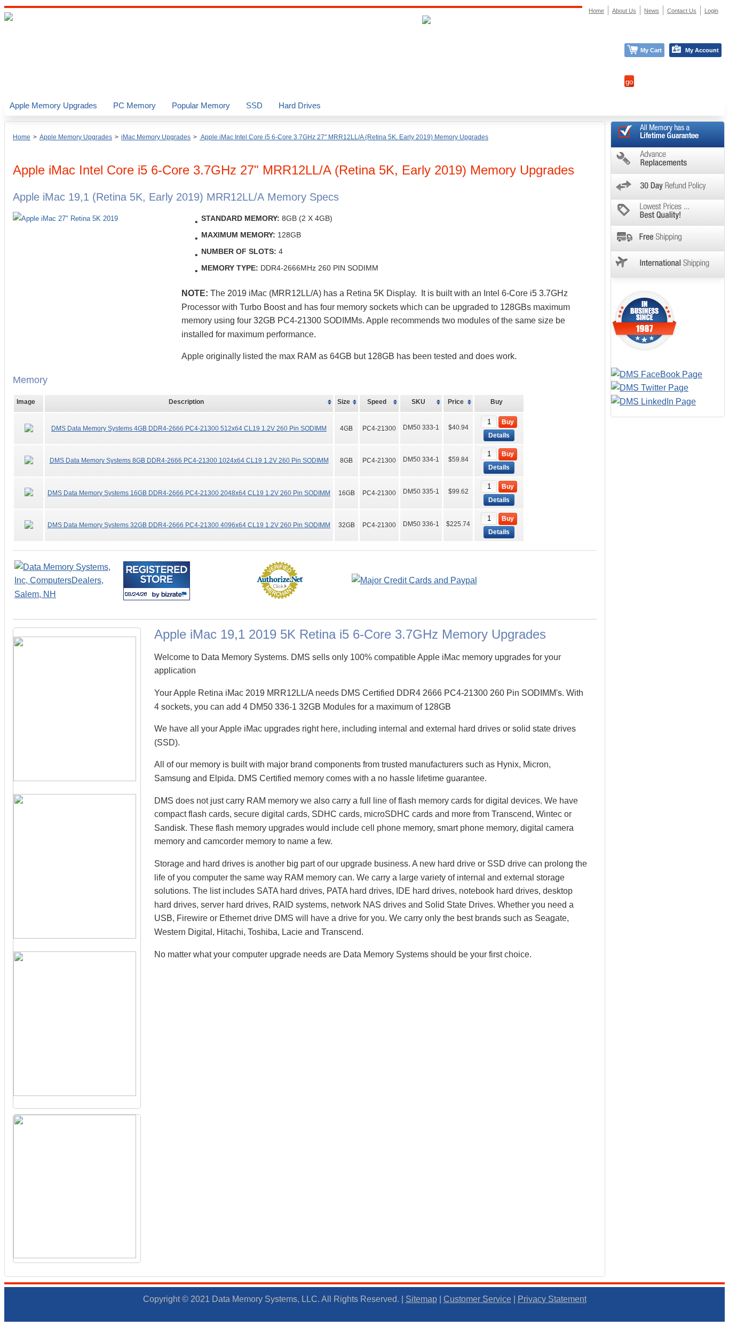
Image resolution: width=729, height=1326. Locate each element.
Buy (508, 422)
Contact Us (681, 10)
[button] (728, 1321)
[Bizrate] (175, 594)
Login (711, 10)
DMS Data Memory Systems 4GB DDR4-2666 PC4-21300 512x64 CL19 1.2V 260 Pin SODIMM (189, 428)
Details (499, 435)
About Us (624, 10)
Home (21, 137)
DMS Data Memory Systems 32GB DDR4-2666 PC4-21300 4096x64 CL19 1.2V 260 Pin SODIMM (188, 525)
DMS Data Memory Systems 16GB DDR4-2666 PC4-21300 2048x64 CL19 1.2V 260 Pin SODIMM (188, 493)
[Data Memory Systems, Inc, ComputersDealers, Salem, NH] (67, 594)
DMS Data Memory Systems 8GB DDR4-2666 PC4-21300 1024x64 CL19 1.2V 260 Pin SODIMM (189, 460)
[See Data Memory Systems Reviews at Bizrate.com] (156, 580)
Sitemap (421, 1299)
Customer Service (477, 1299)
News (651, 10)
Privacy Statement (552, 1299)
